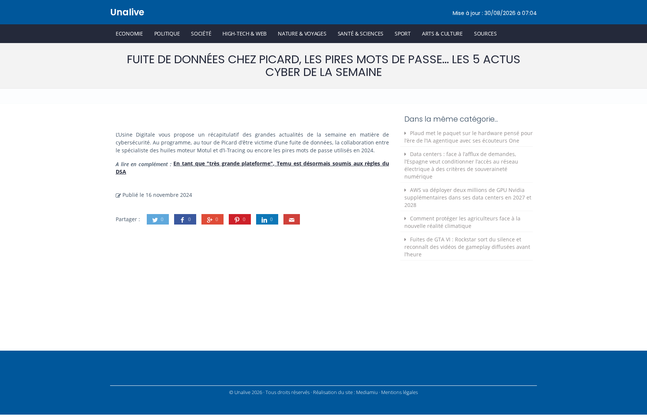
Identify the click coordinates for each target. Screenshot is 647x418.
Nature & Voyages (302, 33)
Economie (129, 33)
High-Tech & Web (244, 33)
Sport (403, 33)
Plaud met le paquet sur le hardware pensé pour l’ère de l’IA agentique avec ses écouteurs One (468, 136)
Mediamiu (367, 392)
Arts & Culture (442, 33)
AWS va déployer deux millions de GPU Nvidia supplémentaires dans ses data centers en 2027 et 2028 (467, 197)
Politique (167, 33)
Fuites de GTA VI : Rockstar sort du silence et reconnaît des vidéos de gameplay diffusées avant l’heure (467, 247)
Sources (485, 33)
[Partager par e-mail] (291, 219)
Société (201, 33)
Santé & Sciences (361, 33)
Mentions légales (399, 392)
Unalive (127, 12)
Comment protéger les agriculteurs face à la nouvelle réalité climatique (462, 222)
